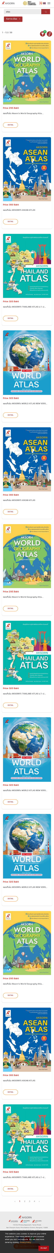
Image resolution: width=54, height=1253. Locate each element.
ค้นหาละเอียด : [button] (12, 19)
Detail (10, 125)
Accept (43, 1248)
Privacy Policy (25, 1242)
